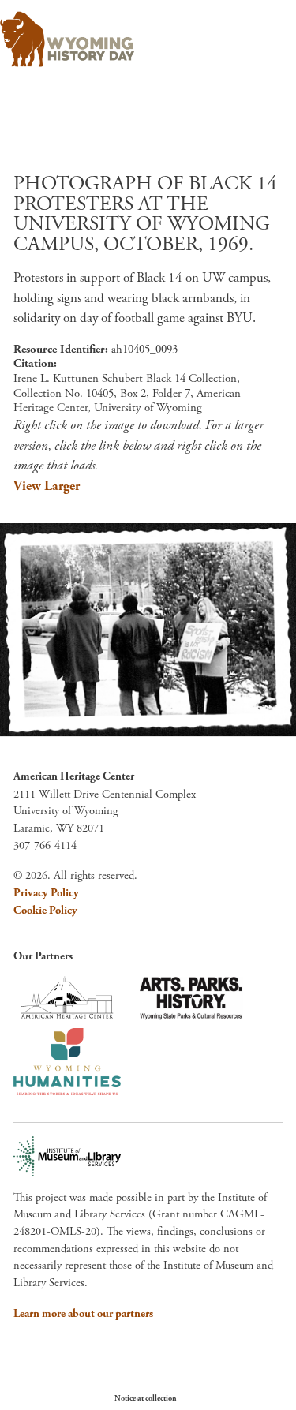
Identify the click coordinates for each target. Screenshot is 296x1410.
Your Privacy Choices (224, 1398)
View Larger (46, 486)
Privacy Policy (46, 893)
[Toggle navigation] (261, 34)
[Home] (67, 39)
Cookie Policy (45, 910)
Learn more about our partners (83, 1314)
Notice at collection (145, 1398)
